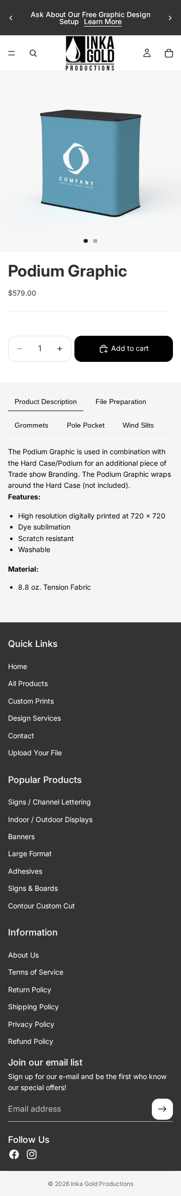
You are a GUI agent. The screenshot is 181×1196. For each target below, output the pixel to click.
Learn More (103, 21)
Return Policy (29, 989)
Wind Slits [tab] (138, 425)
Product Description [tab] (46, 401)
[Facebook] (14, 1154)
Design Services (34, 718)
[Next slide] (170, 18)
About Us (23, 955)
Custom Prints (31, 701)
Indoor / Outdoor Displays (50, 819)
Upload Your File (35, 752)
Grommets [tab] (31, 425)
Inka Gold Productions (102, 1183)
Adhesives (25, 871)
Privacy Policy (31, 1024)
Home (17, 666)
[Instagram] (32, 1154)
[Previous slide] (11, 18)
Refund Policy (30, 1041)
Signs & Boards (33, 888)
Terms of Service (35, 972)
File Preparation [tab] (121, 401)
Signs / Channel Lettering (49, 802)
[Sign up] (162, 1109)
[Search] (33, 53)
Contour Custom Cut (41, 905)
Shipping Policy (33, 1006)
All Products (28, 684)
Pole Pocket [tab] (86, 425)
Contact (21, 735)
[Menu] (11, 53)
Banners (21, 836)
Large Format (30, 854)
